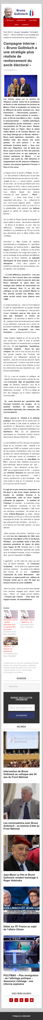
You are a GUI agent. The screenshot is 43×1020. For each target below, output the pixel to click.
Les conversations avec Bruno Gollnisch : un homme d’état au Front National (21, 825)
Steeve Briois (26, 670)
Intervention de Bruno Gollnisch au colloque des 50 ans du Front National (20, 774)
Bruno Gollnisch (20, 665)
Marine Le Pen (15, 670)
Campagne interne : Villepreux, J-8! (27, 620)
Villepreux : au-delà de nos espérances (9, 648)
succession (8, 672)
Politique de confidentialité (21, 1016)
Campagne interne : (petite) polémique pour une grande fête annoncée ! (10, 624)
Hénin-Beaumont (17, 668)
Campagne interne (31, 663)
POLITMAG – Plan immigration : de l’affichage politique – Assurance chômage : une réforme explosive (20, 980)
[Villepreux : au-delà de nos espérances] (10, 641)
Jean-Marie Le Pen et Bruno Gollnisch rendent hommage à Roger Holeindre (20, 877)
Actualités (18, 663)
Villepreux (18, 672)
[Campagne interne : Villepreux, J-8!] (27, 614)
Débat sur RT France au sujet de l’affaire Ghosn (20, 928)
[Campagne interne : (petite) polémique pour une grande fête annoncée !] (10, 614)
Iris (25, 668)
